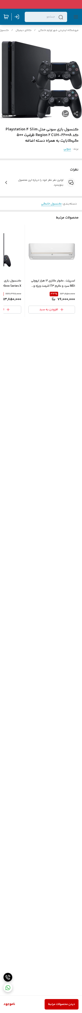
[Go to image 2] (6, 115)
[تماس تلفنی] (7, 977)
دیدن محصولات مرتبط (61, 1004)
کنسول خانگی (51, 203)
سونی (67, 149)
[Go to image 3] (3, 115)
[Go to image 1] (10, 115)
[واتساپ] (7, 987)
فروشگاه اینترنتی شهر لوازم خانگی (58, 30)
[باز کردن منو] (75, 16)
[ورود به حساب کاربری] (17, 16)
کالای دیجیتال (23, 30)
